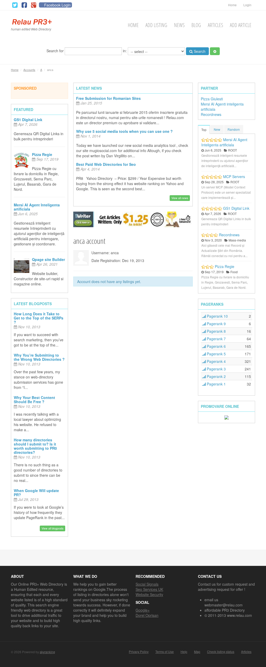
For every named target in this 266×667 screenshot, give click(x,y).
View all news (179, 198)
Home (232, 5)
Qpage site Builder (48, 259)
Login (247, 5)
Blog (196, 25)
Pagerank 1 (216, 384)
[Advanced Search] (215, 51)
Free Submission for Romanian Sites (108, 98)
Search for (55, 50)
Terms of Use (164, 651)
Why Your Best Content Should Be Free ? (34, 399)
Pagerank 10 (217, 316)
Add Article (240, 25)
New (217, 129)
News (179, 25)
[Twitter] (15, 5)
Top (204, 129)
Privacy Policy (139, 651)
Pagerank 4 (216, 361)
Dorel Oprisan (147, 615)
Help (184, 651)
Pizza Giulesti (212, 98)
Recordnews (211, 114)
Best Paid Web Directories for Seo (106, 164)
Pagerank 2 (216, 376)
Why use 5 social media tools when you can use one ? (124, 131)
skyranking (47, 652)
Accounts (29, 70)
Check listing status (220, 651)
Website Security (149, 594)
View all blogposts (52, 528)
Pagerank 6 (216, 346)
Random (234, 129)
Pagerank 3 (216, 368)
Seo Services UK (149, 589)
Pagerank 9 (216, 323)
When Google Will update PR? (36, 492)
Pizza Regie (42, 154)
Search (199, 51)
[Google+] (33, 5)
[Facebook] (24, 5)
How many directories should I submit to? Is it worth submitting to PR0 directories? (35, 446)
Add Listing (156, 25)
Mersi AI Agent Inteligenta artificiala (37, 207)
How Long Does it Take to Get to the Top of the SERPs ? (38, 318)
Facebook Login (57, 5)
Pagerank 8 (216, 331)
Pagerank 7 (216, 338)
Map (197, 651)
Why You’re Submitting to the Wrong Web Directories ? (39, 357)
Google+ (143, 610)
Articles (215, 25)
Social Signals (147, 584)
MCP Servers (234, 176)
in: (125, 50)
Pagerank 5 (216, 353)
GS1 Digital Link (28, 119)
